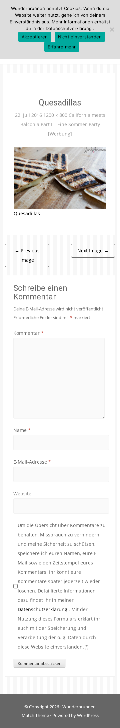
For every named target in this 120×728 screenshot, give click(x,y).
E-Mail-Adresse (32, 462)
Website (22, 493)
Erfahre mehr (62, 46)
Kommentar (28, 333)
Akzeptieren (35, 36)
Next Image (93, 250)
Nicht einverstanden (80, 36)
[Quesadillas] (60, 177)
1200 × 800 (55, 115)
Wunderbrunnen (79, 707)
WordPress (88, 715)
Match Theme (35, 715)
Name (22, 430)
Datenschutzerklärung (43, 609)
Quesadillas (27, 213)
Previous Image (27, 255)
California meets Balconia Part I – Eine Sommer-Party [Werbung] (62, 124)
